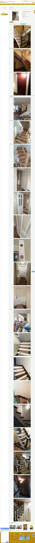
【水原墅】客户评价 (31, 530)
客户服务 (14, 533)
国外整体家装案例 (4, 15)
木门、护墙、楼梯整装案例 (5, 9)
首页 (10, 9)
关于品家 (10, 533)
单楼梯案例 (3, 11)
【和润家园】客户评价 (12, 530)
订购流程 (14, 534)
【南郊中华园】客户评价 (25, 530)
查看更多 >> (10, 537)
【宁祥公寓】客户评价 (19, 530)
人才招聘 (10, 534)
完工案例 (12, 9)
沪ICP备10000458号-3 (27, 541)
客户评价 (3, 14)
